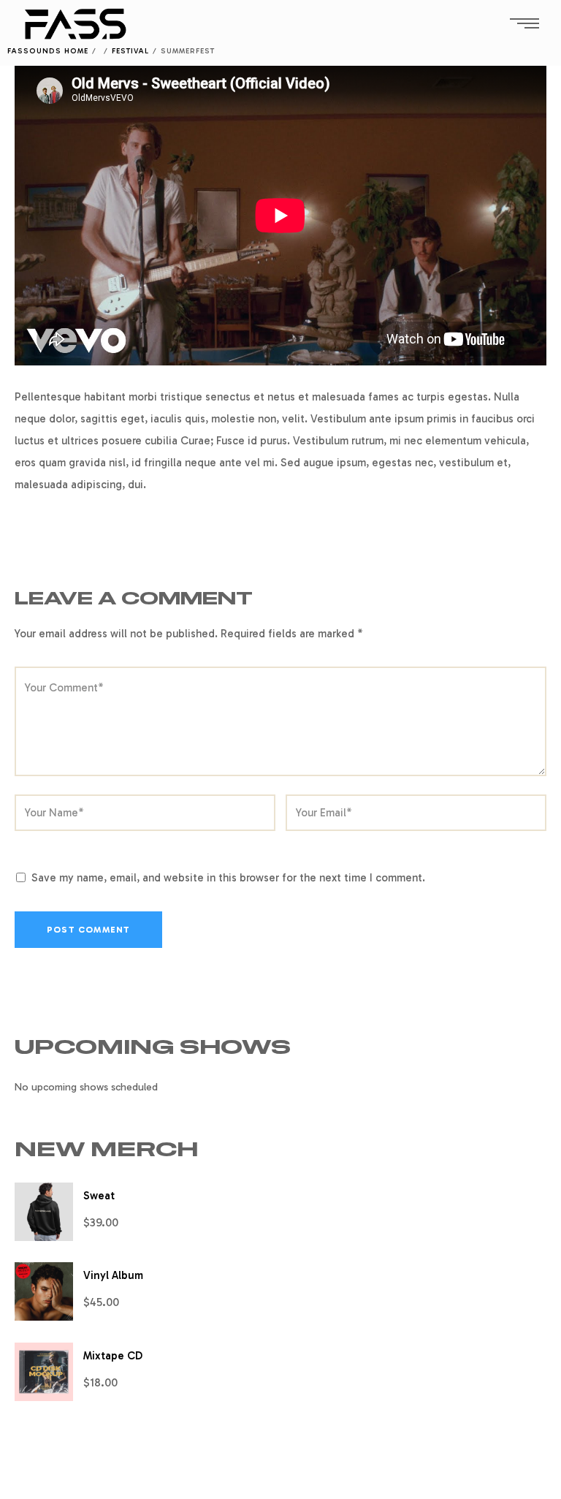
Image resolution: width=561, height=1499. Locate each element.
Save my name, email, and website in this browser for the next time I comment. (228, 877)
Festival (130, 51)
